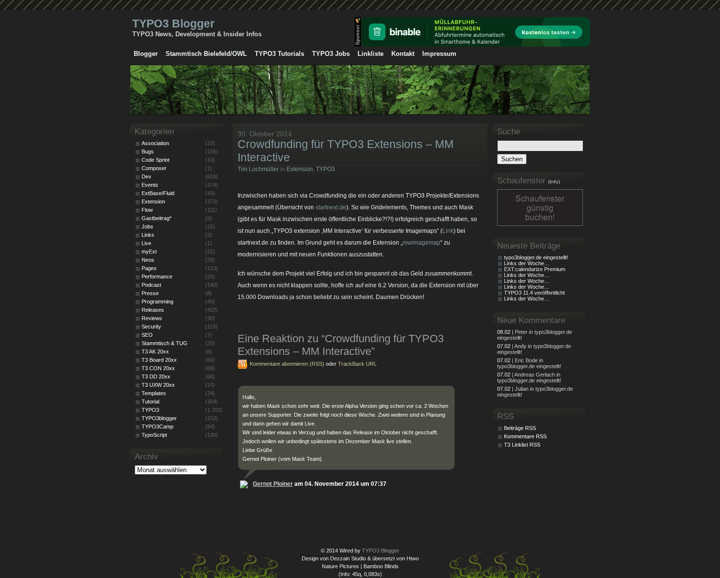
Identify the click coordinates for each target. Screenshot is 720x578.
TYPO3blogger (159, 418)
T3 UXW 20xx (158, 385)
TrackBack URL (357, 364)
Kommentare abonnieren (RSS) (287, 364)
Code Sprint (155, 160)
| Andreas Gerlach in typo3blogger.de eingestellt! (529, 377)
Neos (148, 260)
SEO (147, 335)
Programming (157, 301)
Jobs (147, 226)
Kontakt (402, 53)
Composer (154, 168)
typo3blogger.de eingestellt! (536, 257)
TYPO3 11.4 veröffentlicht (534, 293)
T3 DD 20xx (156, 376)
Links (148, 235)
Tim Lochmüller (258, 169)
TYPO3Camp (157, 426)
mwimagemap (421, 242)
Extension (300, 169)
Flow (147, 210)
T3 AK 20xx (155, 351)
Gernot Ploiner (273, 483)
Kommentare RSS (525, 436)
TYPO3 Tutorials (279, 53)
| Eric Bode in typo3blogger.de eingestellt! (529, 363)
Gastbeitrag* (156, 218)
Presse (150, 293)
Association (155, 143)
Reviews (152, 318)
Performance (157, 276)
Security (151, 326)
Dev (146, 176)
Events (150, 185)
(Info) (554, 181)
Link (448, 230)
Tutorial (150, 401)
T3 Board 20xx (159, 360)
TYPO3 (325, 169)
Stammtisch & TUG (165, 343)
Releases (153, 310)
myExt (149, 251)
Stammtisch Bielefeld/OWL (206, 53)
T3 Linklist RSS (522, 445)
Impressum (439, 53)
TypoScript (154, 435)
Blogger (146, 53)
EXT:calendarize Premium (534, 269)
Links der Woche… (527, 263)
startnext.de (330, 207)
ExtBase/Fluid (158, 193)
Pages (149, 268)
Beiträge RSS (520, 428)
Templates (154, 393)
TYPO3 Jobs (331, 53)
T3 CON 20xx (158, 368)
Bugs (148, 151)
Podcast (151, 285)
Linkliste (371, 53)
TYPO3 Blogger (173, 23)
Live (146, 243)
